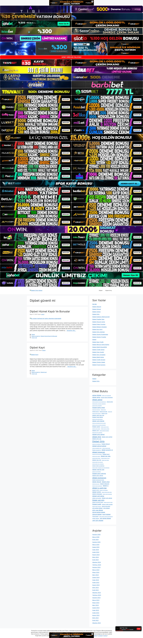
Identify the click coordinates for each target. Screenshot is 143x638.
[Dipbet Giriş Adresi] (36, 290)
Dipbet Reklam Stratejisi (99, 327)
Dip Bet (94, 304)
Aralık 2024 (95, 552)
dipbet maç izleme (105, 460)
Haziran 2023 (96, 597)
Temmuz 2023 (96, 595)
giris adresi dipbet (97, 508)
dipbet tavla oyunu (95, 483)
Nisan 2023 (95, 602)
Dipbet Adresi (96, 312)
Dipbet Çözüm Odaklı (98, 362)
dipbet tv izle (95, 490)
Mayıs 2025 (95, 544)
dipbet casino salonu (96, 428)
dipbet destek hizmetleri (104, 430)
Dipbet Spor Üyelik (97, 342)
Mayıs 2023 (95, 600)
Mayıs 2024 (95, 570)
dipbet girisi (96, 437)
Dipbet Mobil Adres (98, 357)
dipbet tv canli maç (99, 488)
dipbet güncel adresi (99, 446)
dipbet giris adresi (98, 434)
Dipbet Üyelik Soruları (98, 359)
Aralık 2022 (95, 613)
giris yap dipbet (97, 510)
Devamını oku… (71, 330)
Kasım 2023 (96, 585)
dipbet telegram (104, 484)
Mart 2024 (95, 575)
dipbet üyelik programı (96, 506)
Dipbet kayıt (44, 372)
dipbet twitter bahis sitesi (107, 492)
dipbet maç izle (96, 460)
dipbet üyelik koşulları (107, 504)
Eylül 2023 (95, 590)
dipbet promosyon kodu (98, 480)
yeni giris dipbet (97, 520)
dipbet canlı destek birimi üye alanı (99, 423)
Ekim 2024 (95, 557)
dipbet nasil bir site (98, 469)
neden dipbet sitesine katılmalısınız (106, 516)
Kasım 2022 (95, 615)
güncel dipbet (97, 514)
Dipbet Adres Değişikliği (107, 397)
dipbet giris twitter (107, 437)
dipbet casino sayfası (105, 428)
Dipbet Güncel (96, 309)
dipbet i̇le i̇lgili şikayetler (97, 454)
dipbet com (95, 430)
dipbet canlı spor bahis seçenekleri (99, 425)
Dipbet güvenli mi (36, 336)
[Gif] (71, 137)
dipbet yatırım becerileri (107, 494)
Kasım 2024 (96, 554)
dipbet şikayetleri (106, 506)
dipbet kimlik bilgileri (96, 458)
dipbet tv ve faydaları (104, 490)
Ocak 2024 (95, 580)
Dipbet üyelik (96, 504)
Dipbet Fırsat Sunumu (98, 365)
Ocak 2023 (95, 610)
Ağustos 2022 (96, 623)
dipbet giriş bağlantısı (96, 444)
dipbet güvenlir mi (107, 450)
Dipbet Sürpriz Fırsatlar (99, 337)
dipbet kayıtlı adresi (96, 456)
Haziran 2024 (96, 567)
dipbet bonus (95, 411)
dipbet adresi (97, 400)
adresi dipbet (96, 395)
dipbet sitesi (106, 482)
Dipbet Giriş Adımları (98, 332)
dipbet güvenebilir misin (97, 448)
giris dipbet (106, 508)
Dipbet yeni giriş (98, 500)
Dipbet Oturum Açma (98, 322)
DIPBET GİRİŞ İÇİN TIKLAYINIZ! (71, 57)
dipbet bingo (103, 409)
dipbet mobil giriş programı (97, 462)
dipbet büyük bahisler (96, 413)
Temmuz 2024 (96, 565)
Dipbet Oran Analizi (98, 352)
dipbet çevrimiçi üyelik (108, 502)
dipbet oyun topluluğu (96, 471)
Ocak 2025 (95, 549)
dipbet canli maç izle (98, 415)
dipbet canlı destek (98, 421)
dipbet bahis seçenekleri (97, 405)
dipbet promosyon (99, 478)
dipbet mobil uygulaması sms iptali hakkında (100, 467)
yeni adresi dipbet (105, 518)
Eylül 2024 (95, 560)
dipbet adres (96, 397)
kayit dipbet (106, 514)
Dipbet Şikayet (96, 306)
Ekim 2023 (95, 587)
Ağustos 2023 (96, 592)
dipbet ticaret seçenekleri (97, 485)
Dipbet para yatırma (99, 473)
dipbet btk (110, 411)
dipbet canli (104, 413)
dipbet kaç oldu (105, 456)
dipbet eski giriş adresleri (97, 432)
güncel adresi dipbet (98, 512)
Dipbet (100, 290)
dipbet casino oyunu (105, 426)
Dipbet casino (96, 426)
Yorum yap (34, 337)
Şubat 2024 (95, 577)
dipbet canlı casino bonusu (97, 419)
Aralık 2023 (95, 582)
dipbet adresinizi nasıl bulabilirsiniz (99, 401)
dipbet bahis (110, 401)
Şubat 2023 (95, 608)
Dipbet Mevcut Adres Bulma (100, 344)
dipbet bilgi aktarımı (96, 409)
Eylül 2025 (95, 539)
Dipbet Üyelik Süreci (98, 349)
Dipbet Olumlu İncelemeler (100, 334)
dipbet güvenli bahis (106, 448)
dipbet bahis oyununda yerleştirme (99, 403)
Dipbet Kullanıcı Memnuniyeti (101, 317)
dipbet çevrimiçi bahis (97, 502)
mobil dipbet (95, 516)
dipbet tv (106, 485)
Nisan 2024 (95, 572)
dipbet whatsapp (97, 494)
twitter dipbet (95, 518)
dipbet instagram (98, 452)
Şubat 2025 (95, 547)
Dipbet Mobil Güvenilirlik (99, 347)
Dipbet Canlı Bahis (97, 417)
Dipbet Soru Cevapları (98, 354)
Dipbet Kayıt (37, 347)
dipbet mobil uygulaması (98, 465)
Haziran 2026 (96, 534)
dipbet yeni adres (98, 496)
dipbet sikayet (96, 482)
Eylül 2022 (95, 620)
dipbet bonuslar (103, 411)
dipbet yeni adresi (96, 498)
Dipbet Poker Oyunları (98, 324)
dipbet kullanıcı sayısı (105, 458)
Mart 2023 (95, 605)
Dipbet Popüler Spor (98, 319)
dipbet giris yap (96, 439)
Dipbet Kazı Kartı (97, 329)
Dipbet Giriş (108, 290)
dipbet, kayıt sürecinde (106, 395)
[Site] (35, 99)
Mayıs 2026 (95, 537)
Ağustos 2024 (96, 562)
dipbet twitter (96, 492)
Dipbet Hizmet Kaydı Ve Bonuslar (50, 311)
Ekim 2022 (95, 618)
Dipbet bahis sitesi (98, 407)
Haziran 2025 (96, 542)
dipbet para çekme (97, 475)
